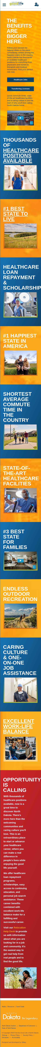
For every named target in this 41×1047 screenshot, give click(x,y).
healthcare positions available (21, 155)
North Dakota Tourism (9, 1026)
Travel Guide (20, 1006)
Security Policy (28, 1035)
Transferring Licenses (20, 89)
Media (4, 1006)
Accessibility (16, 1037)
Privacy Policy (15, 1035)
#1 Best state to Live (15, 214)
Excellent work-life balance (18, 726)
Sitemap (4, 1035)
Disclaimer (5, 1037)
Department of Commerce (27, 1026)
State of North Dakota (9, 1028)
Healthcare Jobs (20, 80)
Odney (24, 1042)
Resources (11, 1006)
